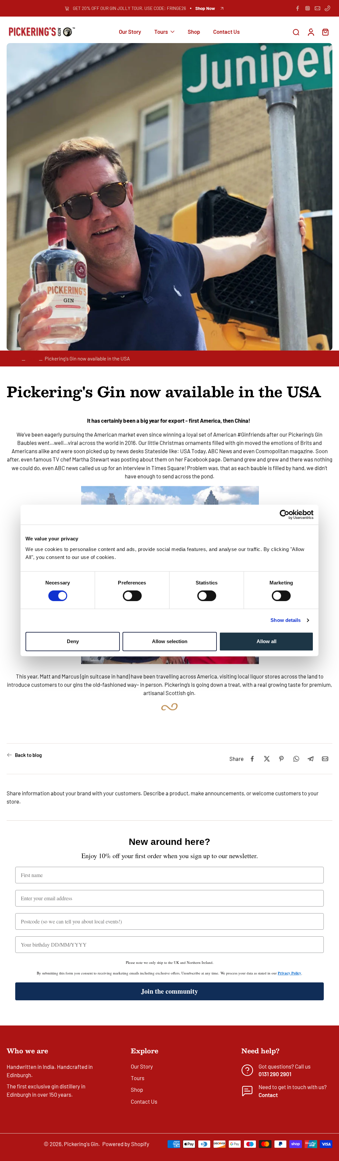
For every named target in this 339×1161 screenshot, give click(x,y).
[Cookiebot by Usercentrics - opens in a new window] (285, 515)
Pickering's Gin (81, 1143)
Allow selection (169, 641)
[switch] (132, 595)
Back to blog (28, 755)
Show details (285, 620)
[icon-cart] (325, 32)
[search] (296, 31)
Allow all (266, 641)
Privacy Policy (289, 973)
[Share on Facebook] (252, 758)
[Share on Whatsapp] (296, 758)
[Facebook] (298, 8)
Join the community (169, 991)
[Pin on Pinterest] (281, 758)
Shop (194, 31)
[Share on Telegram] (310, 758)
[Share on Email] (325, 758)
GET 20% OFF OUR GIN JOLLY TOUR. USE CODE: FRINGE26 (129, 8)
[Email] (317, 8)
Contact (268, 1094)
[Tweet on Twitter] (267, 758)
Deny (73, 641)
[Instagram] (308, 8)
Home (13, 358)
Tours (161, 31)
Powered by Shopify (125, 1143)
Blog (32, 358)
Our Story (130, 31)
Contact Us (226, 31)
